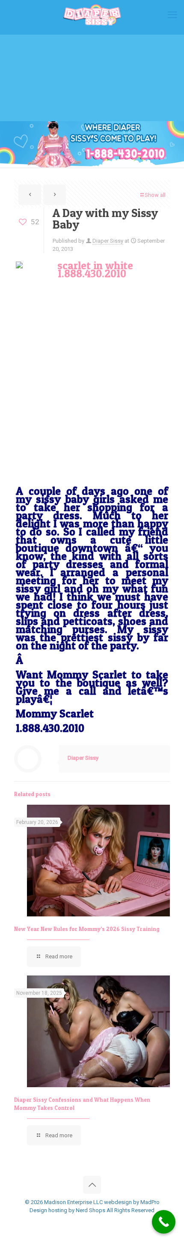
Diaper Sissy (107, 241)
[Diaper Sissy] (92, 15)
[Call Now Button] (163, 1222)
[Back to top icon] (92, 1185)
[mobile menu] (172, 15)
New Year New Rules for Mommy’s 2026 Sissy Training (87, 928)
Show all (155, 195)
